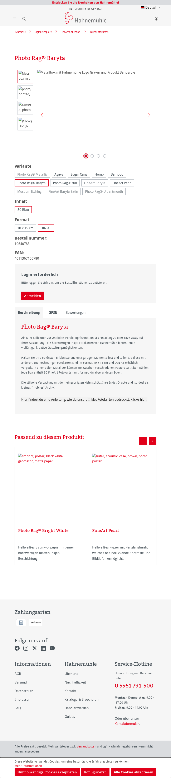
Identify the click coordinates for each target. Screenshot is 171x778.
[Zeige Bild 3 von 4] (98, 156)
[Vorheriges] (40, 114)
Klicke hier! (139, 399)
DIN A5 (46, 228)
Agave (59, 174)
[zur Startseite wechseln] (85, 18)
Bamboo (117, 174)
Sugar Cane (79, 174)
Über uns (71, 673)
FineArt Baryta (96, 183)
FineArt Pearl (122, 183)
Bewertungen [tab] (76, 312)
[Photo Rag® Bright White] (48, 485)
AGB (18, 673)
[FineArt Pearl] (122, 485)
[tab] (29, 312)
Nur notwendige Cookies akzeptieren (47, 772)
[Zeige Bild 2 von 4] (92, 156)
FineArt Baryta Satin (65, 192)
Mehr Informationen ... (30, 766)
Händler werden (77, 708)
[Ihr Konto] (156, 18)
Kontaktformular (127, 723)
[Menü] (14, 18)
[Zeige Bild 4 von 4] (104, 156)
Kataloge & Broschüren (81, 699)
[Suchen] (23, 18)
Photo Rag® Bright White (43, 530)
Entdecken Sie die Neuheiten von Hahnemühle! (85, 2)
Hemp (99, 174)
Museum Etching (30, 192)
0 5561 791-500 (134, 685)
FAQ (18, 708)
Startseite (20, 31)
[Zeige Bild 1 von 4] (86, 156)
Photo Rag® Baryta (32, 183)
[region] (85, 115)
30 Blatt (23, 209)
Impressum (23, 699)
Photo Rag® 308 (65, 183)
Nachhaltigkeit (75, 682)
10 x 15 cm (25, 228)
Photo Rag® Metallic (33, 175)
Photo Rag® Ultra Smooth (105, 192)
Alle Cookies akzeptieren (133, 772)
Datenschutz (24, 691)
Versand (21, 682)
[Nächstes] (147, 114)
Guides (70, 716)
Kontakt (70, 691)
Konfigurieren (95, 772)
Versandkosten (86, 746)
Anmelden (32, 295)
